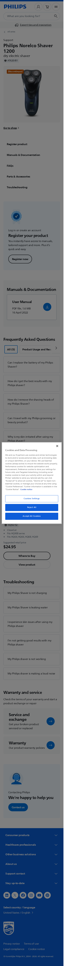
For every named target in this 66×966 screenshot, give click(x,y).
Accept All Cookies (32, 516)
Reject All (31, 507)
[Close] (57, 446)
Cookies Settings (32, 498)
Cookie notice (26, 489)
